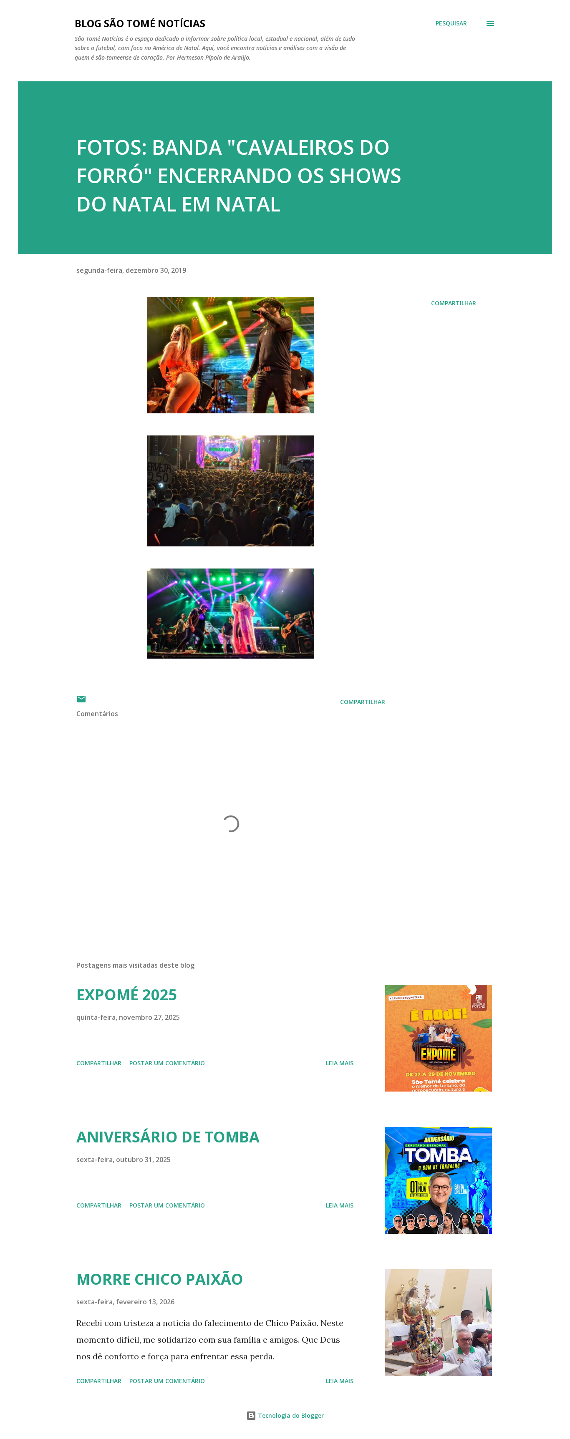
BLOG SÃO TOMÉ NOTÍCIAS (140, 23)
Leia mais (339, 1063)
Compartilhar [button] (453, 303)
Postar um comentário (167, 1063)
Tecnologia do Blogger (290, 1415)
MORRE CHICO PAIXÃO (159, 1279)
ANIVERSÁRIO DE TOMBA (168, 1137)
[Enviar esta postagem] (81, 702)
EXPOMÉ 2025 (126, 994)
